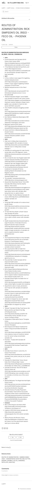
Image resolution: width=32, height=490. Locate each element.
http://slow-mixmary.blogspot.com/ (17, 180)
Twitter (5, 428)
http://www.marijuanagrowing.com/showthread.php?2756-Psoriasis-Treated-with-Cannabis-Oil (17, 345)
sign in (6, 475)
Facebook (3, 428)
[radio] (11, 437)
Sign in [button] (27, 2)
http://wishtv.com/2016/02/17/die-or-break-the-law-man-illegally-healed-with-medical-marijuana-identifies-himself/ (16, 163)
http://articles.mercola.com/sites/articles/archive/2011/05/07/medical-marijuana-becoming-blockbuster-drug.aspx (17, 386)
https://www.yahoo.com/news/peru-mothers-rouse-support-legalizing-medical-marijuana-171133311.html (17, 83)
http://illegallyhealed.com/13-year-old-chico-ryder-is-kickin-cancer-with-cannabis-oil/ (17, 217)
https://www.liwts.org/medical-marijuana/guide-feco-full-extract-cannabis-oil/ (17, 414)
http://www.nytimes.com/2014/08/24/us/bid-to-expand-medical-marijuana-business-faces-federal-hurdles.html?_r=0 (17, 274)
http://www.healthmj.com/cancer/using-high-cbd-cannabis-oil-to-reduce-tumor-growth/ (17, 208)
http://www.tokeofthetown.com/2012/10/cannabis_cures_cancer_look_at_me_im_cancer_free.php (17, 356)
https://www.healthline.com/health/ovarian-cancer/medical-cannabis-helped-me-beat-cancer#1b (17, 72)
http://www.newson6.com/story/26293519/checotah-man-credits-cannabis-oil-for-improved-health (17, 265)
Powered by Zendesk (25, 488)
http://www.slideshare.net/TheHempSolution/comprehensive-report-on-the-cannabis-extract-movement (17, 245)
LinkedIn (7, 428)
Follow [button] (16, 47)
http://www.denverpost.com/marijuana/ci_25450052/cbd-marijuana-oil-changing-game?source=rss (17, 256)
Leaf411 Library (10, 8)
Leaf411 (3, 8)
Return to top (5, 447)
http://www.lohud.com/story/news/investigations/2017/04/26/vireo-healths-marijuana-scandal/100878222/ (17, 113)
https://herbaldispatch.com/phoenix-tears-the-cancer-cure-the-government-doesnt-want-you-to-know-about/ (16, 421)
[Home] (4, 3)
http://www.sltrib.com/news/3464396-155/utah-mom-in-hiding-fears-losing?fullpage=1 (17, 146)
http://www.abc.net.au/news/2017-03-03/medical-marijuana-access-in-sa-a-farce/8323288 (17, 92)
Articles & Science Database (23, 8)
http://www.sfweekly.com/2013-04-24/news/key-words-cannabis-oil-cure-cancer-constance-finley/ (16, 315)
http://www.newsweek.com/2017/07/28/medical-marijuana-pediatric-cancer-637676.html (17, 135)
